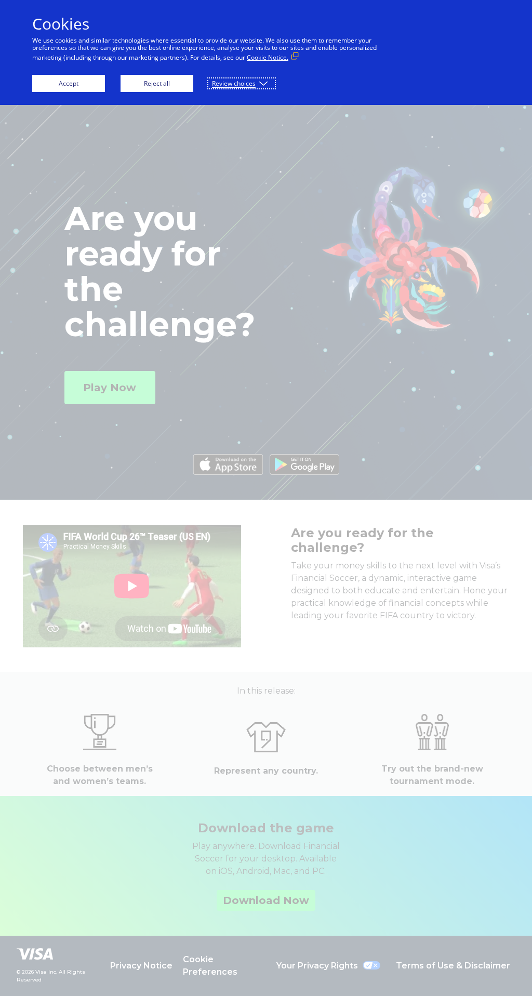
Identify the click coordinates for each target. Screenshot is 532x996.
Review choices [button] (234, 83)
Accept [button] (68, 83)
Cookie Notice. (267, 57)
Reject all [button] (157, 83)
